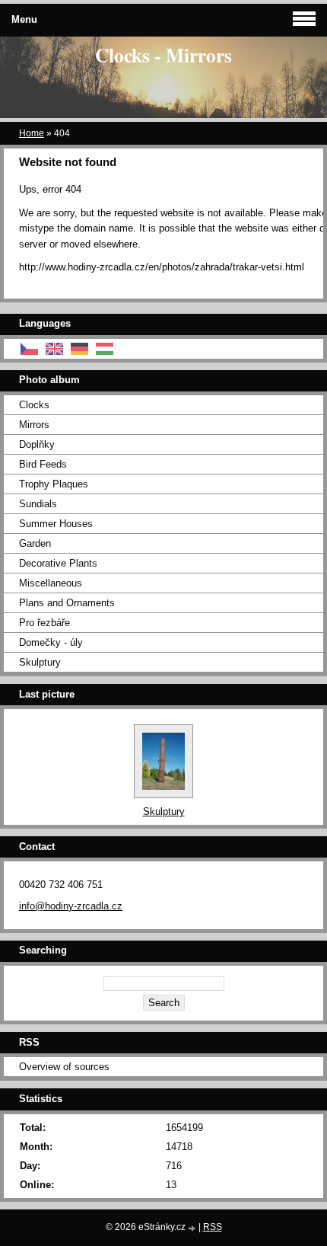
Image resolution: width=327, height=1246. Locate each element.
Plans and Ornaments (67, 603)
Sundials (38, 504)
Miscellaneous (50, 583)
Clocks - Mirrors (163, 54)
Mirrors (34, 424)
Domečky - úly (51, 642)
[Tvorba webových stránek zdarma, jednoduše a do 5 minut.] (193, 1228)
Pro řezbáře (44, 622)
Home (31, 133)
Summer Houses (56, 523)
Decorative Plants (58, 563)
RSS (212, 1227)
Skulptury (40, 662)
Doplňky (37, 444)
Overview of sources (64, 1066)
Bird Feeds (43, 464)
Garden (35, 543)
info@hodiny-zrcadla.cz (70, 906)
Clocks (34, 405)
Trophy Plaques (53, 484)
